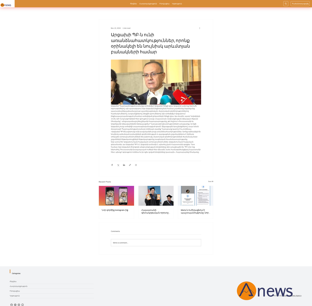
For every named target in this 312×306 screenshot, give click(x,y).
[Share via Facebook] (112, 165)
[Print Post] (136, 165)
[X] (15, 305)
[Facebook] (11, 305)
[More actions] (199, 28)
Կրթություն (15, 296)
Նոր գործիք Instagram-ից (115, 210)
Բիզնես (13, 281)
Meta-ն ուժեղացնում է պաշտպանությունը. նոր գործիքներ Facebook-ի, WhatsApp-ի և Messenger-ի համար (195, 211)
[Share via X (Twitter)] (118, 165)
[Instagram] (19, 305)
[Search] (285, 3)
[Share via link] (130, 165)
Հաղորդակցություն (18, 286)
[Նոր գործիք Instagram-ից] (116, 196)
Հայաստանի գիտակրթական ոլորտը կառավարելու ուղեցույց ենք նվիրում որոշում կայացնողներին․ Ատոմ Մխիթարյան (155, 211)
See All (210, 181)
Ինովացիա (15, 291)
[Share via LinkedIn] (124, 165)
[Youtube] (22, 305)
